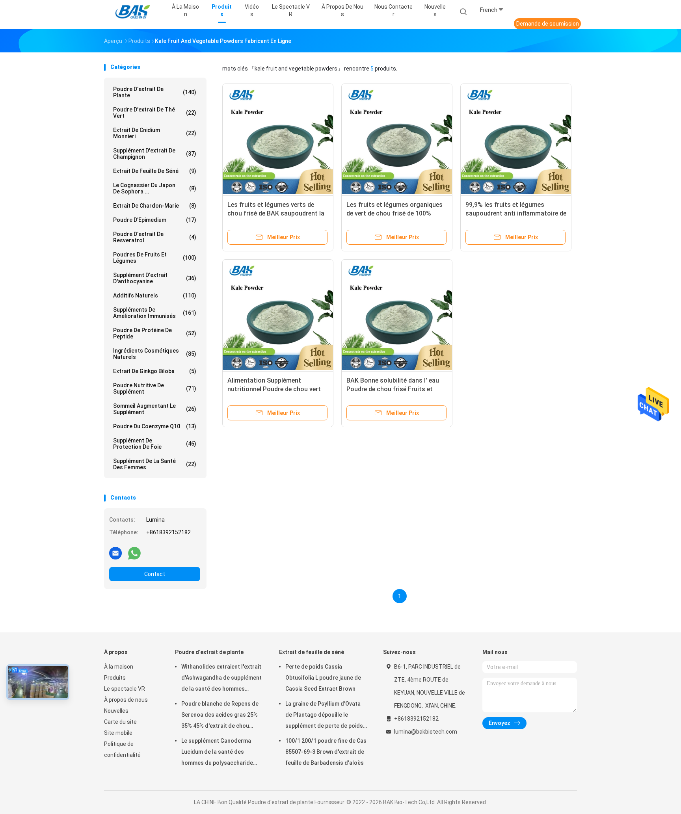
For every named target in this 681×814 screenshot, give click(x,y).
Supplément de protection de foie (154, 443)
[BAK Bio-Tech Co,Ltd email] (115, 552)
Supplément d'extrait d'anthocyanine (154, 278)
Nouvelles (116, 711)
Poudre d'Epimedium (154, 220)
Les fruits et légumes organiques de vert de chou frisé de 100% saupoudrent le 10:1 (394, 213)
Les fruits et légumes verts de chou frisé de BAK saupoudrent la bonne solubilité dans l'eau (275, 213)
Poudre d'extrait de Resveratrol (154, 237)
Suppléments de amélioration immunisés (154, 313)
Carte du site (120, 722)
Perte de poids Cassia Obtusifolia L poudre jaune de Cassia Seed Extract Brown (323, 677)
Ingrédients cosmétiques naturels (154, 354)
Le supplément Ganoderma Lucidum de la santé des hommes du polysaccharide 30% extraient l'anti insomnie (218, 753)
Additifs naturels (154, 295)
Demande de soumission (547, 23)
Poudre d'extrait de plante (154, 92)
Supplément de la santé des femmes (154, 464)
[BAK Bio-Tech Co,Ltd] (134, 11)
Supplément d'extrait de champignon (154, 153)
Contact (154, 574)
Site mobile (118, 733)
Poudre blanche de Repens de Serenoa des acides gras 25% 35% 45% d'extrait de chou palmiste (220, 716)
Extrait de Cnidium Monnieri (154, 133)
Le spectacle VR (124, 689)
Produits (115, 678)
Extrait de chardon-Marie (154, 206)
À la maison (118, 666)
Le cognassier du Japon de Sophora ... (154, 188)
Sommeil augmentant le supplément (154, 409)
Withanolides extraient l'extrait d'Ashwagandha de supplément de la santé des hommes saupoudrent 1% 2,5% (221, 678)
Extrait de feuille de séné (154, 171)
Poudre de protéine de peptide (154, 333)
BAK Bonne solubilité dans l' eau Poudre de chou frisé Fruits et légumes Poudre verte (392, 389)
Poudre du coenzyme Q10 (154, 426)
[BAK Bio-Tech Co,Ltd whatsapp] (134, 552)
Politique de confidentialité (122, 749)
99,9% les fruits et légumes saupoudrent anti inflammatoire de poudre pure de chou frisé (515, 213)
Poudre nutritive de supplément (154, 388)
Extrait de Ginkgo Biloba (154, 371)
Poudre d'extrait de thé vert (154, 112)
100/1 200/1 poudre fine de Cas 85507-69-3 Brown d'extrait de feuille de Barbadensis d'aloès (326, 752)
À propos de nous (126, 700)
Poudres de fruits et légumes (154, 257)
